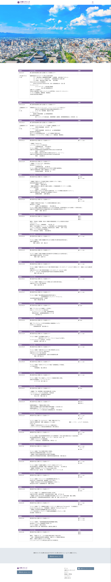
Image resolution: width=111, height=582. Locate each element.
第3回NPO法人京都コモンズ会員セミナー (40, 503)
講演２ (80, 217)
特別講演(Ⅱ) (81, 403)
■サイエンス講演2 (81, 519)
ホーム (66, 568)
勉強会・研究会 (68, 574)
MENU (93, 3)
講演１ (80, 216)
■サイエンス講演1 (81, 518)
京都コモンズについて (69, 570)
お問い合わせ (67, 578)
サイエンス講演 (81, 178)
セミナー (66, 572)
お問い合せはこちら (56, 556)
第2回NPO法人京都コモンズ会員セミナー (40, 518)
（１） (79, 417)
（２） (82, 417)
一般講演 (80, 176)
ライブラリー (67, 576)
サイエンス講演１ (82, 140)
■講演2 (79, 533)
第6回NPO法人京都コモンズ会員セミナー (40, 461)
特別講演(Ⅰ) (81, 401)
